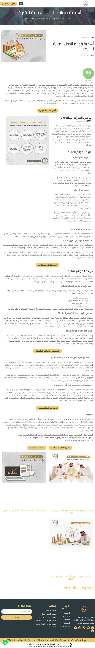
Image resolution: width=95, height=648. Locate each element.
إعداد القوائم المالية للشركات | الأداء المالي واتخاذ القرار (71, 481)
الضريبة (75, 437)
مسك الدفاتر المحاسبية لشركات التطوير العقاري (24, 480)
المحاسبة (84, 437)
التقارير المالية (41, 398)
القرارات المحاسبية (15, 419)
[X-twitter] (75, 567)
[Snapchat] (92, 569)
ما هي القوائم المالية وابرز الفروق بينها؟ (76, 119)
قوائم (86, 290)
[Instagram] (92, 567)
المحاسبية (43, 320)
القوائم (63, 392)
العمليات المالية (24, 335)
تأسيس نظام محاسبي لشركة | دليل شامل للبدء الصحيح (71, 516)
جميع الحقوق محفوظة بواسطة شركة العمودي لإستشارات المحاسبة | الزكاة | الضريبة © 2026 (47, 579)
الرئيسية (68, 18)
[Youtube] (88, 567)
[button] (21, 3)
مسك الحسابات (58, 18)
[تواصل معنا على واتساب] (5, 642)
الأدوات (59, 419)
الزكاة (67, 437)
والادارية (76, 440)
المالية (83, 440)
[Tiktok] (83, 567)
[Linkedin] (79, 567)
